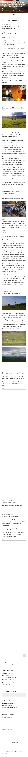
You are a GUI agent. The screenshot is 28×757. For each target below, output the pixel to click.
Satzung (4, 705)
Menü (14, 14)
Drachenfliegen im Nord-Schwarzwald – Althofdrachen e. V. (13, 5)
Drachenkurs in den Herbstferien (13, 373)
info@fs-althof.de (19, 198)
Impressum (5, 662)
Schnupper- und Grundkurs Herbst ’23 (13, 109)
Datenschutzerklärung (7, 664)
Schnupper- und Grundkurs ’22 (12, 293)
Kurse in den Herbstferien (10, 516)
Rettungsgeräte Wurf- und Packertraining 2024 (10, 27)
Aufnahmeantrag (6, 703)
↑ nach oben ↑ (14, 742)
